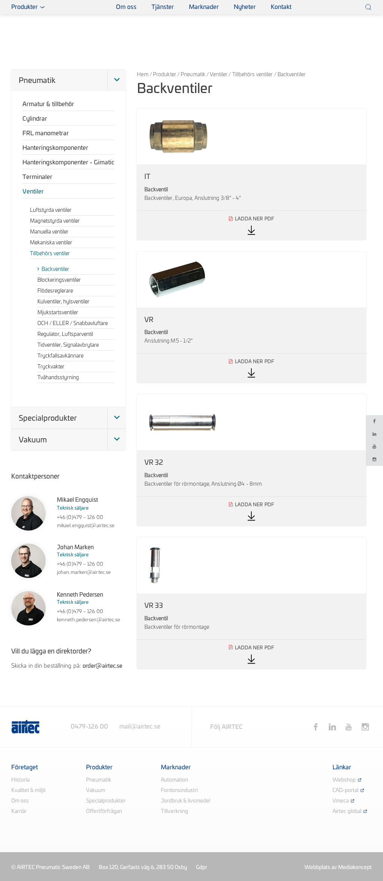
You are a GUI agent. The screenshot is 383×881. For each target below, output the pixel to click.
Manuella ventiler (49, 232)
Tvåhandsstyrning (58, 377)
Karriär (19, 811)
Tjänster (162, 7)
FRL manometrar (45, 133)
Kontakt (281, 7)
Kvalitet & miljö (28, 790)
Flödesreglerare (55, 291)
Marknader (204, 7)
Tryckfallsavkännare (60, 356)
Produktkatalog (89, 7)
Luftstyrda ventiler (50, 210)
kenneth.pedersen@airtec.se (88, 620)
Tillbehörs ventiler (252, 74)
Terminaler (37, 177)
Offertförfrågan (104, 811)
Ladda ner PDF (251, 174)
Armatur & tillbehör (48, 104)
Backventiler (55, 269)
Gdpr (201, 867)
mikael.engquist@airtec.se (86, 525)
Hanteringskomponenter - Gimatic (68, 163)
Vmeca (341, 801)
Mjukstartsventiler (57, 312)
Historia (20, 780)
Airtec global (347, 811)
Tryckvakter (50, 367)
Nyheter (245, 7)
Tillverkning (174, 811)
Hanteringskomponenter (55, 148)
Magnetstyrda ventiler (55, 221)
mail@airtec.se (139, 727)
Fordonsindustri (179, 790)
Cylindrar (34, 119)
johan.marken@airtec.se (84, 572)
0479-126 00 (89, 727)
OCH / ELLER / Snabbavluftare (72, 323)
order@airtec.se (103, 666)
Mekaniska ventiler (51, 242)
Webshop (344, 780)
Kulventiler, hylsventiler (63, 302)
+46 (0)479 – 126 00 (80, 517)
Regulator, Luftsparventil (65, 334)
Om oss (126, 7)
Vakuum (33, 440)
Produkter (164, 74)
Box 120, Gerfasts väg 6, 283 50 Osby (143, 867)
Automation (174, 780)
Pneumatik (193, 74)
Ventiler (218, 74)
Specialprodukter (48, 418)
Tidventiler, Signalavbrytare (68, 345)
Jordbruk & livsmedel (185, 801)
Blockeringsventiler (59, 280)
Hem (142, 74)
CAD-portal (345, 790)
